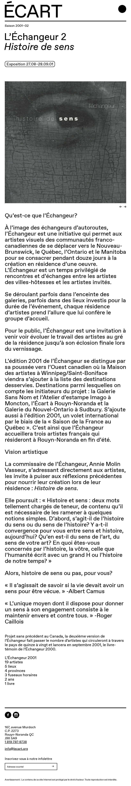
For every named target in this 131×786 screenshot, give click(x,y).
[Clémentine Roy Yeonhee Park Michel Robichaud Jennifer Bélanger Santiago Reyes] (65, 145)
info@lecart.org (16, 749)
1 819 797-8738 (16, 742)
